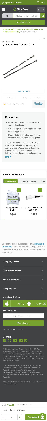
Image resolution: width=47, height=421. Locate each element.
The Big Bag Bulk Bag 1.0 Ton (13, 209)
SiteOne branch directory (13, 329)
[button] (12, 3)
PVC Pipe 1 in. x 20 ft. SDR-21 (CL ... (34, 209)
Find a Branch (9, 311)
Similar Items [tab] (10, 181)
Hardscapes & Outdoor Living (31, 29)
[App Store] (12, 302)
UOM (5, 410)
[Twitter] (10, 342)
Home (5, 29)
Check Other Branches (38, 103)
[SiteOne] (20, 11)
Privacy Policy (25, 381)
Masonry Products (11, 32)
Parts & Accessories (28, 32)
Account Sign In (23, 22)
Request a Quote (35, 417)
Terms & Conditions (10, 381)
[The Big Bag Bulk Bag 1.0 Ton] (13, 197)
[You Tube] (16, 342)
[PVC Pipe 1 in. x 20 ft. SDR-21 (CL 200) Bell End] (34, 197)
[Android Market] (34, 302)
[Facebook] (5, 342)
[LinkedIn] (21, 342)
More (8, 157)
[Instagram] (26, 342)
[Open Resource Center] (42, 416)
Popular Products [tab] (29, 181)
